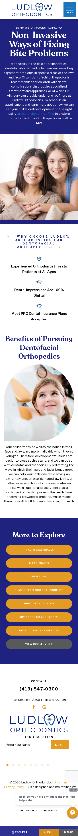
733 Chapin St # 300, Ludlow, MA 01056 (39, 700)
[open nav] (70, 9)
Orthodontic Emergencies (39, 630)
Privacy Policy (14, 787)
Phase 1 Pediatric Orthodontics (39, 590)
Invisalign (39, 576)
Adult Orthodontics (39, 603)
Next (59, 744)
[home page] (32, 9)
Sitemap (60, 782)
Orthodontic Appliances (39, 617)
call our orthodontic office (35, 113)
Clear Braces (39, 563)
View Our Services (39, 644)
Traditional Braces (39, 549)
